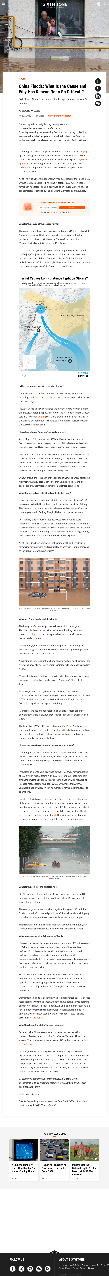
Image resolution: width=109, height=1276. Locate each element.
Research (94, 1265)
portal (54, 815)
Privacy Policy (79, 1268)
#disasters (67, 116)
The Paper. (37, 1017)
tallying (83, 151)
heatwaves (51, 397)
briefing (42, 416)
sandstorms (35, 397)
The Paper (67, 726)
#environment (54, 116)
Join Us (85, 1265)
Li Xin (37, 110)
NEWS (22, 79)
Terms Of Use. (66, 212)
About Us (63, 1265)
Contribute (74, 1265)
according (30, 634)
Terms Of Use (64, 1268)
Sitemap (91, 1268)
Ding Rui (26, 110)
